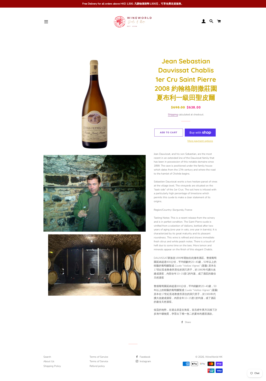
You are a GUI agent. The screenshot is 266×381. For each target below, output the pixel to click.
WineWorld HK (214, 357)
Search (47, 357)
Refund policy (97, 366)
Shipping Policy (52, 366)
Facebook (144, 357)
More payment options (200, 141)
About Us (48, 361)
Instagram (145, 361)
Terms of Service (99, 357)
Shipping (173, 114)
